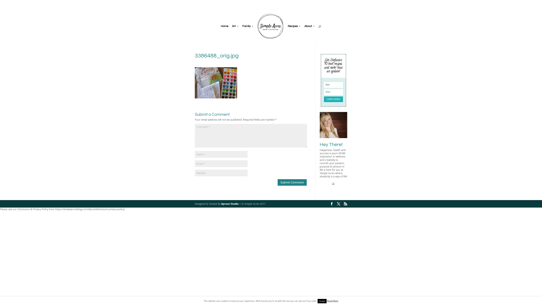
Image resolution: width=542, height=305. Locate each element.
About (308, 26)
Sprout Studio (230, 203)
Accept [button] (322, 301)
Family (246, 26)
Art (234, 26)
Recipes (293, 26)
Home (224, 26)
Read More (332, 300)
